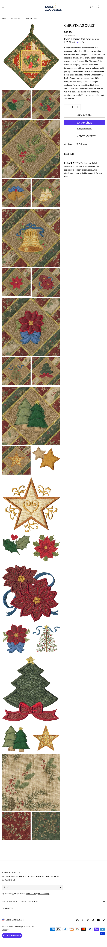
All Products (15, 18)
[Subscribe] (60, 887)
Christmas (93, 61)
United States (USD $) (15, 920)
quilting (71, 61)
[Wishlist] (97, 6)
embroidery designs (95, 58)
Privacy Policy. (43, 893)
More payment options (84, 129)
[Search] (91, 7)
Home (4, 18)
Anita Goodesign (16, 926)
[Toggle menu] (3, 7)
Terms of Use (31, 893)
